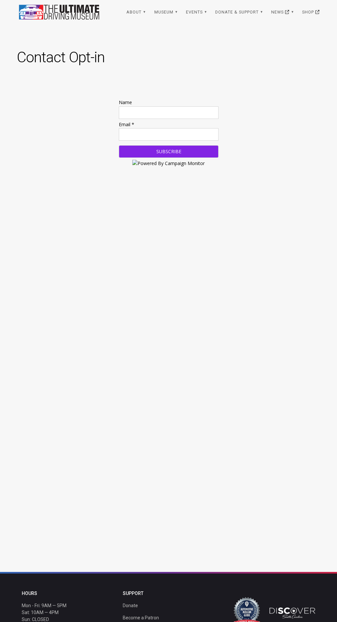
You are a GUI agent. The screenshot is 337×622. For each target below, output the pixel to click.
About (134, 12)
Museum (163, 12)
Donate (130, 605)
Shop (308, 12)
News (278, 12)
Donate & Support (237, 12)
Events (194, 12)
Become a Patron (141, 617)
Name (125, 102)
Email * (126, 124)
